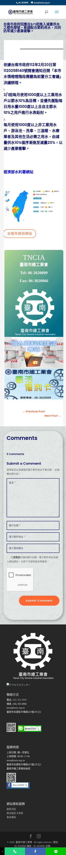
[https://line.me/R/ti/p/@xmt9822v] (56, 851)
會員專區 (11, 817)
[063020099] (15, 851)
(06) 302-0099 (19, 700)
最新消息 (11, 809)
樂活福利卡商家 (15, 813)
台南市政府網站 (19, 233)
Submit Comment (39, 601)
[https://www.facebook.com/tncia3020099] (35, 851)
